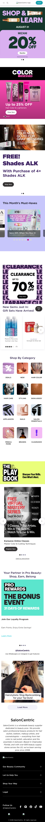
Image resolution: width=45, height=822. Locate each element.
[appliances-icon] (8, 410)
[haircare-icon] (8, 389)
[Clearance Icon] (36, 432)
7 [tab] (31, 240)
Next (41, 330)
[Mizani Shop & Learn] (22, 32)
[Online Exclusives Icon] (22, 432)
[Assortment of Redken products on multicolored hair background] (22, 137)
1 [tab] (21, 59)
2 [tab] (23, 59)
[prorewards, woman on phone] (22, 597)
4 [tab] (8, 116)
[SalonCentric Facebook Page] (20, 807)
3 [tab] (7, 116)
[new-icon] (22, 368)
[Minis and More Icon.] (8, 432)
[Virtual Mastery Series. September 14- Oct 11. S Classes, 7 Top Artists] (22, 512)
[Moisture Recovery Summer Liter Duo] (11, 326)
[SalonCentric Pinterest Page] (30, 807)
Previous (3, 521)
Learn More (6, 636)
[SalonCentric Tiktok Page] (36, 807)
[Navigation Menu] (4, 3)
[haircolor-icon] (36, 368)
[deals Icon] (8, 368)
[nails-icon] (22, 410)
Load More (18, 708)
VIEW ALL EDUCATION (22, 558)
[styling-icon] (22, 389)
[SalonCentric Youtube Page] (40, 807)
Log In (39, 2)
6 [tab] (28, 240)
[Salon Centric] (23, 3)
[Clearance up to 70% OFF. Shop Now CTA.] (22, 284)
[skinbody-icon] (36, 389)
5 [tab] (25, 240)
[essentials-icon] (36, 410)
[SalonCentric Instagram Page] (25, 807)
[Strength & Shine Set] (33, 327)
